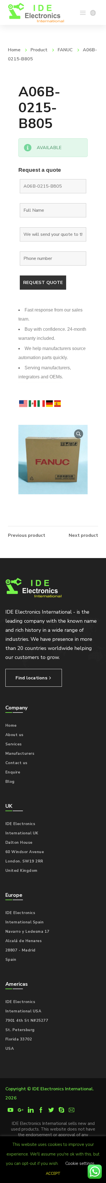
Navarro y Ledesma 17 (27, 931)
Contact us (16, 763)
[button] (78, 433)
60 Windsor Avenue (24, 852)
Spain (10, 959)
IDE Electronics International (62, 1089)
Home (14, 50)
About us (14, 734)
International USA (23, 1011)
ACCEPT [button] (53, 1173)
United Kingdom (21, 870)
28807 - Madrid (20, 950)
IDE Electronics (20, 823)
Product (39, 50)
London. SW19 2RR (24, 861)
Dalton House (19, 842)
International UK (21, 833)
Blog (10, 781)
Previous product (26, 535)
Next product (83, 535)
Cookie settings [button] (79, 1163)
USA (9, 1048)
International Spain (24, 922)
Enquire (12, 772)
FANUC (65, 50)
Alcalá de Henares (23, 941)
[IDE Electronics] (36, 12)
